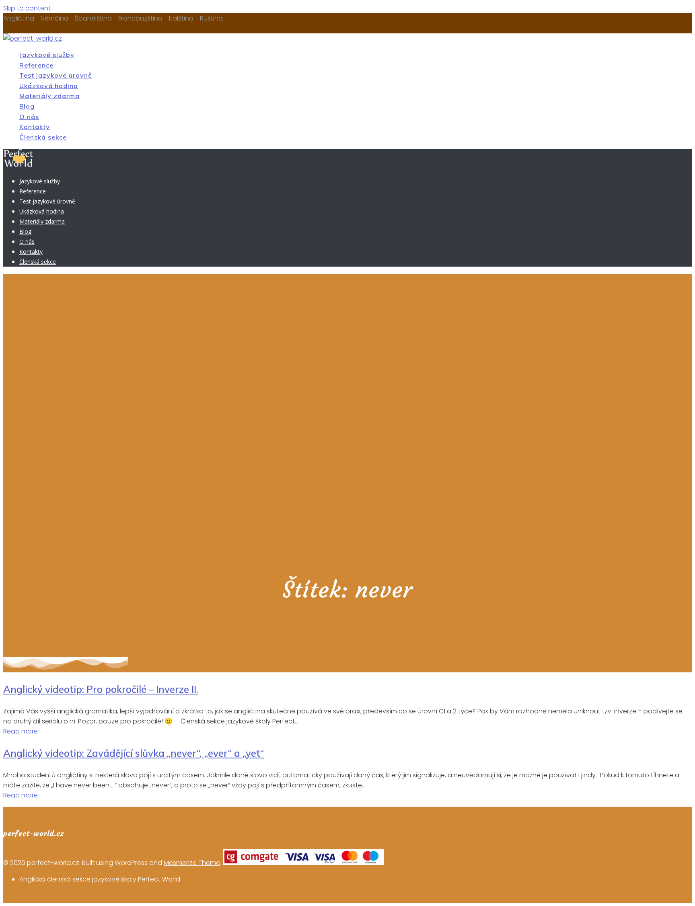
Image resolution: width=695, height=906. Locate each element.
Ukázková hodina (48, 86)
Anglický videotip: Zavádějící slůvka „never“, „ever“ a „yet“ (133, 753)
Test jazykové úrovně (55, 75)
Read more (20, 731)
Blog (27, 106)
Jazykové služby (46, 55)
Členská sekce (43, 137)
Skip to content (27, 8)
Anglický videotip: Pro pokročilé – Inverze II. (100, 689)
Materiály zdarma (49, 96)
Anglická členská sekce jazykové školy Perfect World (99, 879)
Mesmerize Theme (192, 862)
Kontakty (34, 127)
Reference (36, 65)
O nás (29, 117)
